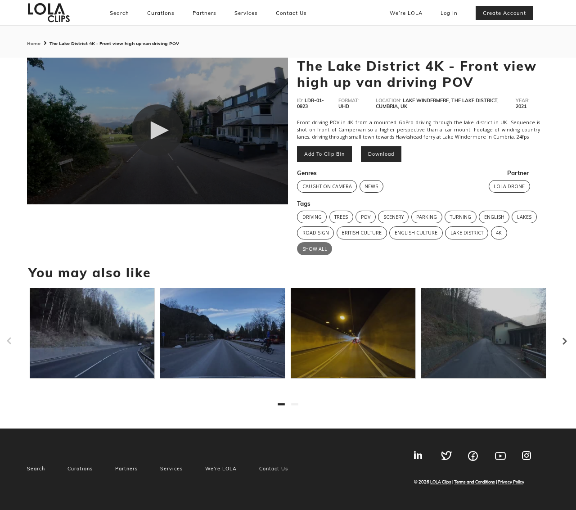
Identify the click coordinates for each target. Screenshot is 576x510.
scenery (393, 217)
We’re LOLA (406, 13)
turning (460, 217)
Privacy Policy (511, 481)
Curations (161, 13)
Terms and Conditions (474, 481)
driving (312, 217)
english (494, 217)
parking (426, 217)
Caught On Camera (327, 186)
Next (571, 337)
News (371, 186)
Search (119, 13)
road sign (315, 233)
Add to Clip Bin (324, 154)
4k (499, 233)
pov (365, 217)
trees (341, 217)
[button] (157, 130)
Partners (204, 13)
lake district (466, 233)
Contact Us (291, 13)
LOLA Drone (509, 186)
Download (381, 154)
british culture (362, 233)
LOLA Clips (440, 481)
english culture (416, 233)
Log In (449, 13)
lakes (524, 217)
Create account (504, 13)
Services (246, 13)
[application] (157, 131)
